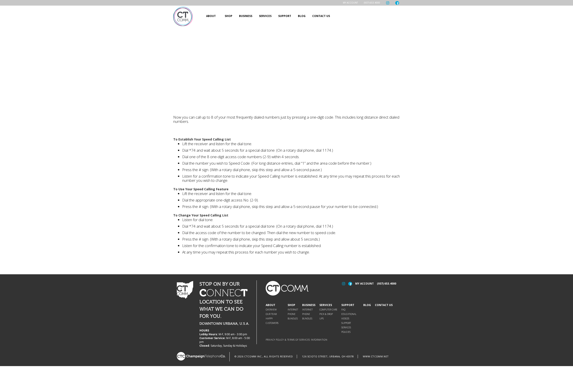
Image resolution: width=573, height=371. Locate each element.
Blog (367, 305)
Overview (271, 309)
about (211, 16)
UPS (321, 318)
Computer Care (328, 309)
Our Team (271, 314)
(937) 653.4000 (372, 2)
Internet (293, 309)
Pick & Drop (326, 314)
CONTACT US (321, 16)
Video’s (345, 318)
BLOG (302, 16)
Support (347, 305)
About (270, 305)
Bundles (293, 318)
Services (265, 16)
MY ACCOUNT (364, 283)
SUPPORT (284, 16)
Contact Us (384, 305)
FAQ (343, 309)
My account (350, 2)
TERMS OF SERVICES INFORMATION (307, 339)
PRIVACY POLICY (275, 339)
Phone (291, 314)
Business (245, 16)
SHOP (228, 16)
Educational (348, 314)
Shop (291, 305)
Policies (346, 331)
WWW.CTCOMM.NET (376, 356)
